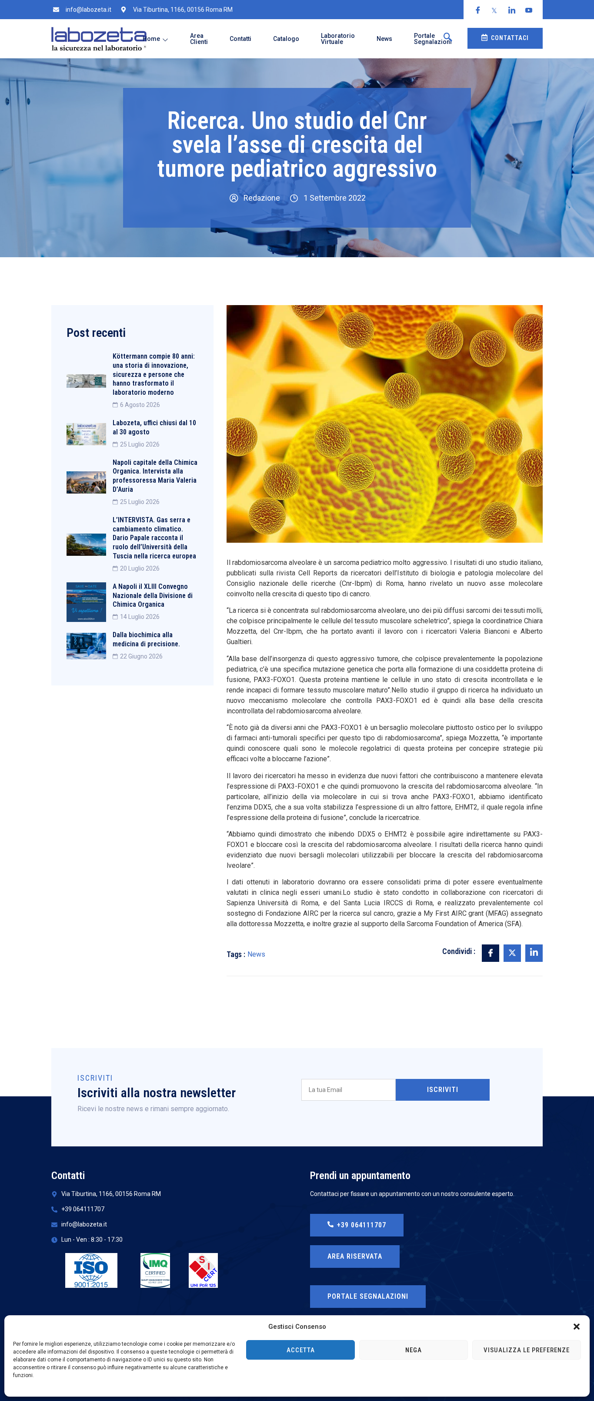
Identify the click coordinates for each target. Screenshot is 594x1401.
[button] (576, 1326)
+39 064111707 (361, 1225)
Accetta (301, 1350)
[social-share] (490, 953)
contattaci (510, 37)
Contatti (240, 38)
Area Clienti (199, 38)
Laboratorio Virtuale (338, 38)
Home (151, 38)
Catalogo (286, 38)
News (384, 38)
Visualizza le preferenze (527, 1350)
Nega (413, 1350)
